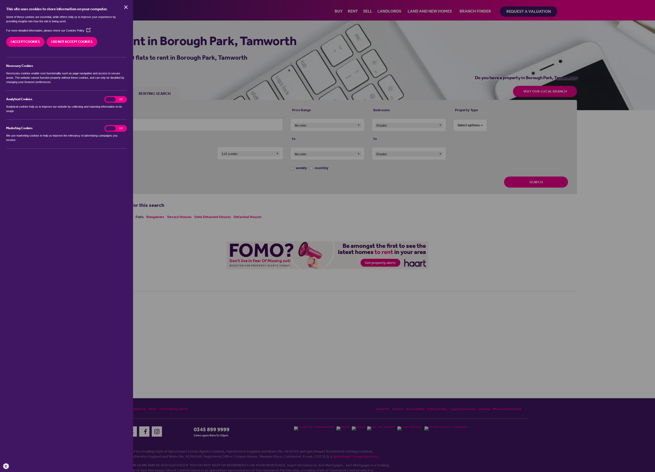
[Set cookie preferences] (10, 462)
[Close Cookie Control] (126, 7)
